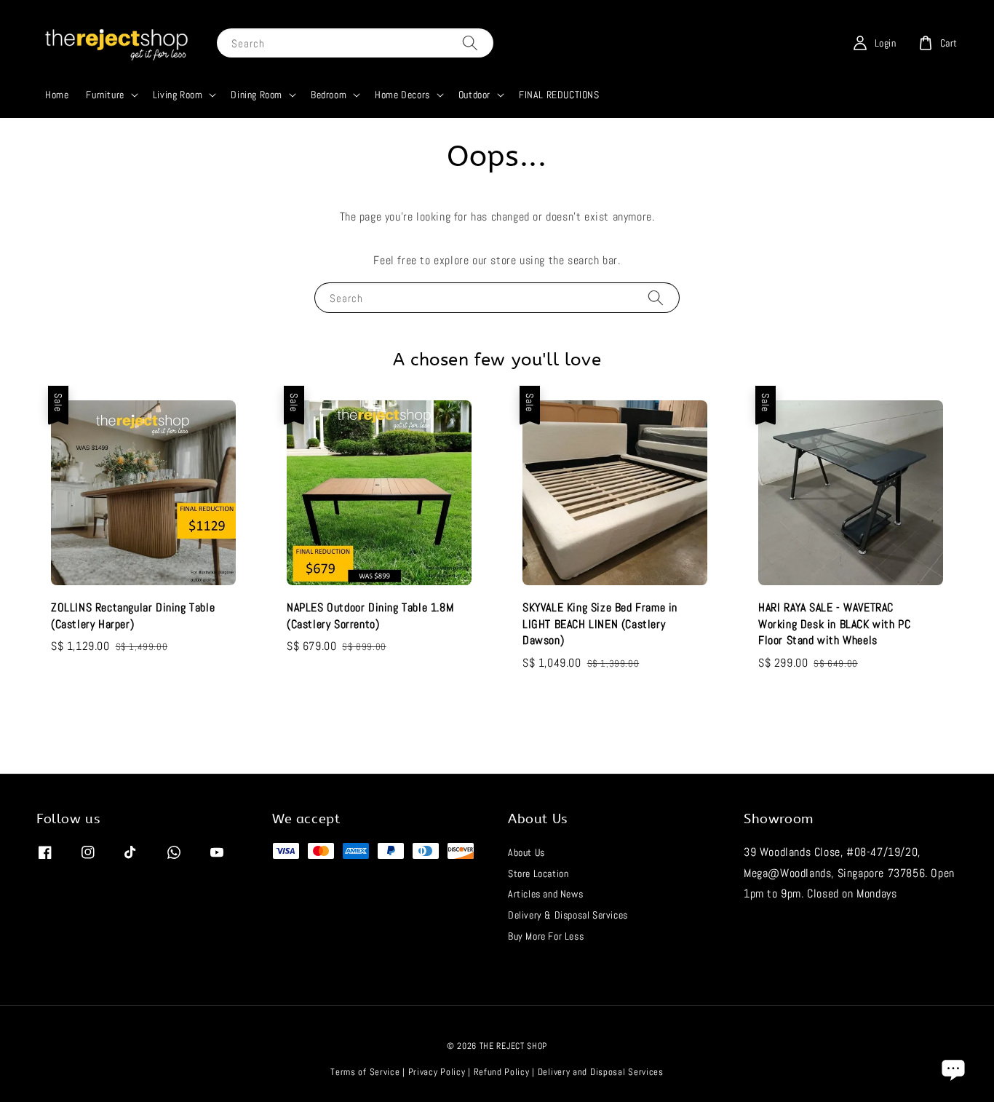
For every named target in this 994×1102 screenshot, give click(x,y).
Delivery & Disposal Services (568, 914)
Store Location (538, 873)
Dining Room (256, 94)
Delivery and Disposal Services (601, 1072)
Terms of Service (364, 1072)
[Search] (470, 42)
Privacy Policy (437, 1072)
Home (56, 94)
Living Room (178, 94)
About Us (526, 852)
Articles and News (545, 893)
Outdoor (474, 94)
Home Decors (402, 94)
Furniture (105, 94)
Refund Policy (502, 1072)
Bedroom (328, 94)
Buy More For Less (546, 936)
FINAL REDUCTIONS (559, 94)
